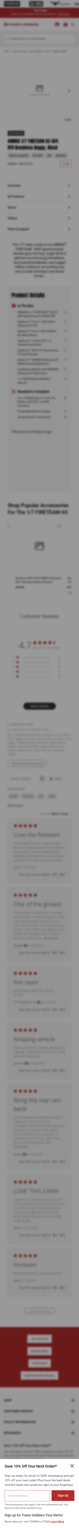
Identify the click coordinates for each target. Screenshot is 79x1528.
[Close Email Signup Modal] (72, 1466)
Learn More (57, 1521)
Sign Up (63, 1495)
